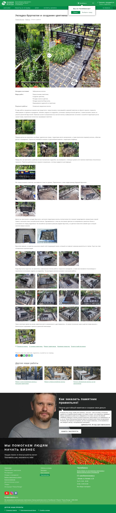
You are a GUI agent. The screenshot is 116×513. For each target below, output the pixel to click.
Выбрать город (87, 12)
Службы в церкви (45, 510)
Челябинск (82, 468)
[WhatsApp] (29, 355)
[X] (21, 355)
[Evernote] (24, 355)
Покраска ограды (22, 346)
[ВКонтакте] (16, 355)
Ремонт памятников (50, 346)
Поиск (107, 8)
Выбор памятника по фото (13, 477)
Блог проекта (45, 472)
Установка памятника (35, 346)
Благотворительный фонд (28, 510)
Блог (37, 8)
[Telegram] (32, 355)
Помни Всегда (19, 19)
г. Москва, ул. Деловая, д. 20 (85, 478)
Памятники (8, 468)
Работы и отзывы (22, 8)
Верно (75, 12)
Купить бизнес (50, 8)
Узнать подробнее (105, 4)
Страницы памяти (11, 510)
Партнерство (45, 475)
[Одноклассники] (19, 355)
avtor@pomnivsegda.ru (87, 475)
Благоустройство (10, 479)
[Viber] (27, 355)
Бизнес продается (106, 2)
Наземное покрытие (63, 346)
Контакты (44, 470)
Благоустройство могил (78, 346)
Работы (27, 19)
